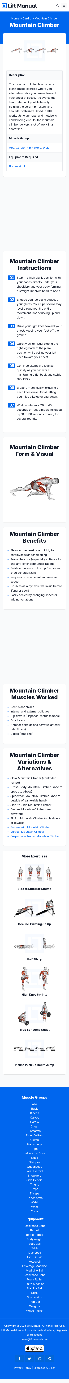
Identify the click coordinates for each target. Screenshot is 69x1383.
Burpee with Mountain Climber (30, 827)
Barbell (34, 1230)
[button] (57, 5)
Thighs (34, 1184)
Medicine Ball (34, 1270)
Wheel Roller (34, 1310)
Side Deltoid (34, 1180)
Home (15, 18)
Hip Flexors (33, 147)
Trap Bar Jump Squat (34, 1029)
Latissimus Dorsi (34, 1153)
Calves (34, 1117)
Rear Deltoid (34, 1171)
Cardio (26, 18)
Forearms (34, 1131)
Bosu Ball (34, 1243)
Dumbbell (34, 1252)
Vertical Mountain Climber (27, 831)
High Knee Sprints (34, 994)
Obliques (34, 1162)
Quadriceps (34, 1166)
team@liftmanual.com (34, 1339)
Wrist (34, 1207)
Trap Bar (34, 1301)
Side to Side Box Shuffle (34, 888)
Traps (34, 1189)
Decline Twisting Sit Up (34, 924)
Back (34, 1108)
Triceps (34, 1193)
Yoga (34, 1211)
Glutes (34, 1140)
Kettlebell (34, 1261)
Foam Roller (34, 1279)
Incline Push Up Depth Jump (34, 1065)
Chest (34, 1126)
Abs (11, 147)
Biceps (34, 1113)
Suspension (34, 1297)
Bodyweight (17, 166)
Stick (34, 1292)
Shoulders (34, 1175)
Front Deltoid (34, 1135)
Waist (46, 147)
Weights (34, 1306)
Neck (34, 1157)
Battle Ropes (34, 1234)
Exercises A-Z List (44, 1367)
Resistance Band (34, 1225)
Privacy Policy (22, 1367)
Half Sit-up (34, 959)
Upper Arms (34, 1198)
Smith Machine (34, 1284)
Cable (34, 1248)
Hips (34, 1148)
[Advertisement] (34, 216)
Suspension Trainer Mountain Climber (35, 836)
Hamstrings (34, 1144)
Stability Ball (34, 1288)
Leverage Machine (34, 1266)
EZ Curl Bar (34, 1257)
